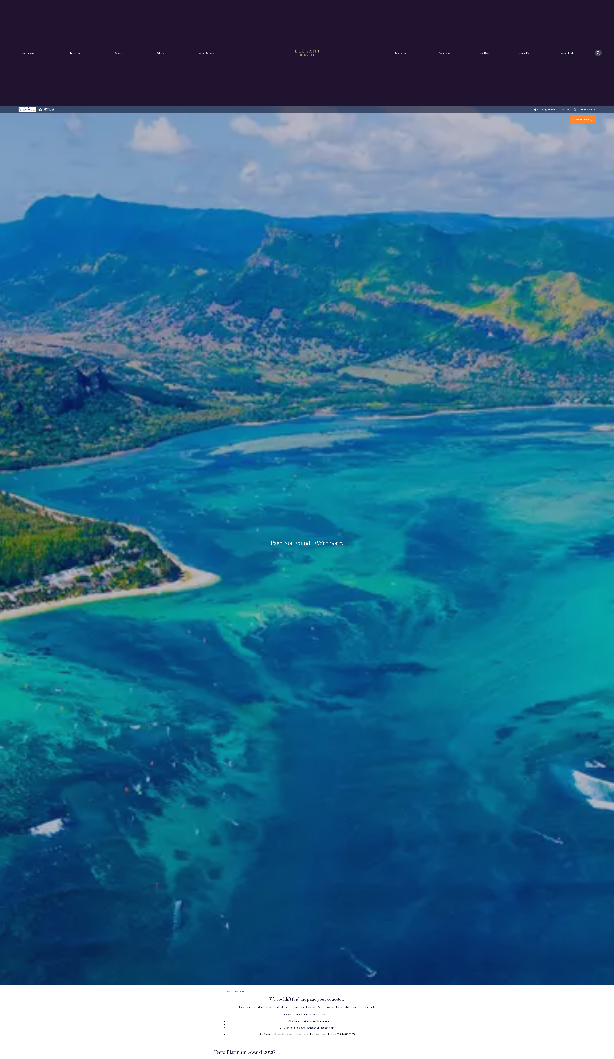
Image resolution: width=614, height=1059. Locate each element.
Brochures (565, 109)
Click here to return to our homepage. (309, 1021)
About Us (445, 52)
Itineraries (76, 52)
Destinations (28, 52)
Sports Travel (402, 52)
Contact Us (524, 52)
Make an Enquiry (582, 119)
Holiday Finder (567, 52)
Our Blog (484, 52)
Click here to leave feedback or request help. (309, 1027)
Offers (160, 52)
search (598, 53)
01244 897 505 (584, 109)
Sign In (540, 109)
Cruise (119, 52)
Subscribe (552, 109)
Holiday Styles (206, 52)
